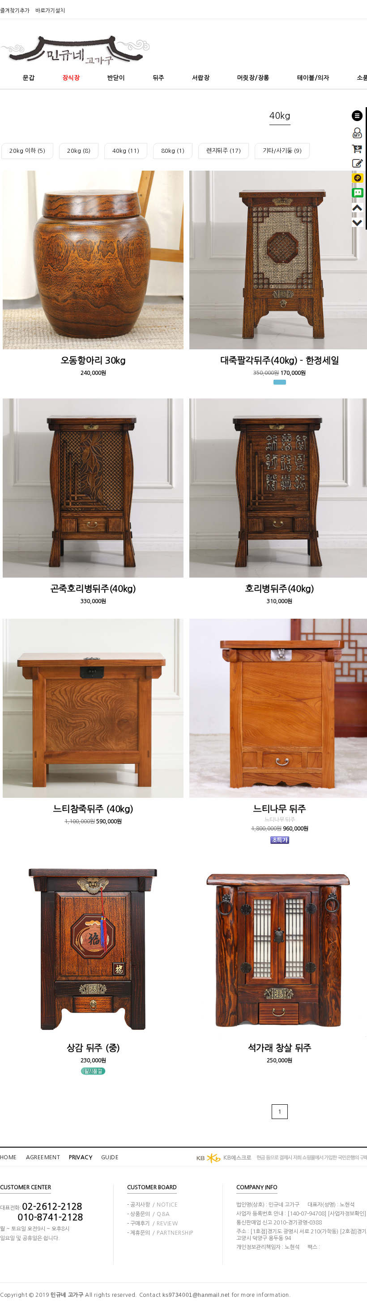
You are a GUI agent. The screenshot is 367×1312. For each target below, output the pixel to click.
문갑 (28, 78)
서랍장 (200, 78)
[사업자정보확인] (347, 1213)
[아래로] (357, 220)
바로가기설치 (50, 10)
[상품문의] (357, 161)
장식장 (71, 78)
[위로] (357, 206)
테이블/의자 (313, 78)
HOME (8, 1157)
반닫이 (116, 78)
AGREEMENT (43, 1157)
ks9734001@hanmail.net (196, 1295)
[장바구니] (357, 147)
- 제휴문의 (160, 1233)
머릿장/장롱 (253, 78)
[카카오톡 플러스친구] (357, 176)
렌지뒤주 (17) (223, 151)
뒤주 (158, 78)
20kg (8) (78, 151)
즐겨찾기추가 (15, 10)
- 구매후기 (152, 1223)
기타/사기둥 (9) (282, 151)
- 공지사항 (152, 1204)
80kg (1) (172, 151)
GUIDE (110, 1157)
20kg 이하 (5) (27, 151)
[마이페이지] (357, 130)
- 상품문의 (148, 1214)
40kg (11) (125, 151)
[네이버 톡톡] (357, 191)
